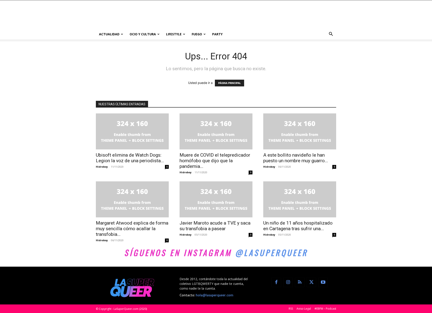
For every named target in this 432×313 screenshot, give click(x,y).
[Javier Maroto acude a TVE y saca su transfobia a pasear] (216, 199)
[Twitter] (311, 282)
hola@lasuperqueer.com (214, 295)
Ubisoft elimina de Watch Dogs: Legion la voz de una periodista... (130, 157)
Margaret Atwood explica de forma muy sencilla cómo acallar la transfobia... (132, 228)
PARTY (217, 34)
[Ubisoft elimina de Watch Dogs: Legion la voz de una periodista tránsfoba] (132, 131)
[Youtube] (323, 282)
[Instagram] (288, 282)
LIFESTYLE (174, 34)
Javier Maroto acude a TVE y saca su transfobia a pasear (215, 225)
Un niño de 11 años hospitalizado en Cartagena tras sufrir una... (298, 225)
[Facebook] (276, 282)
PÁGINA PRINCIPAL (229, 83)
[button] (330, 34)
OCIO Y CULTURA (143, 34)
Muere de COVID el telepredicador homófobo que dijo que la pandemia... (215, 160)
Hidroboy (102, 166)
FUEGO (197, 34)
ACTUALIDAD (109, 34)
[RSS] (299, 282)
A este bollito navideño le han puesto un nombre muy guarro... (295, 157)
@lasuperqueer (271, 252)
